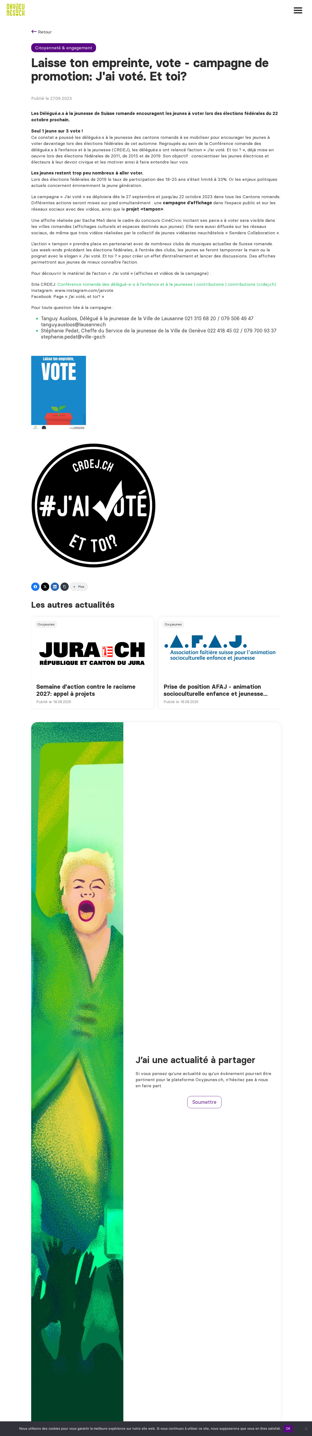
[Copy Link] (64, 587)
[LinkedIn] (55, 587)
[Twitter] (45, 587)
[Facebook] (35, 587)
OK (288, 1428)
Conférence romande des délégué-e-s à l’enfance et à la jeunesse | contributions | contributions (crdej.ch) (166, 284)
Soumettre (204, 1102)
